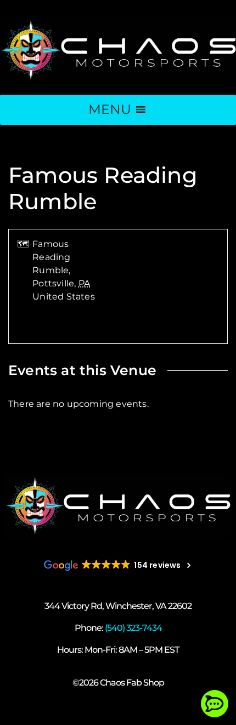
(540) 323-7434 (133, 628)
